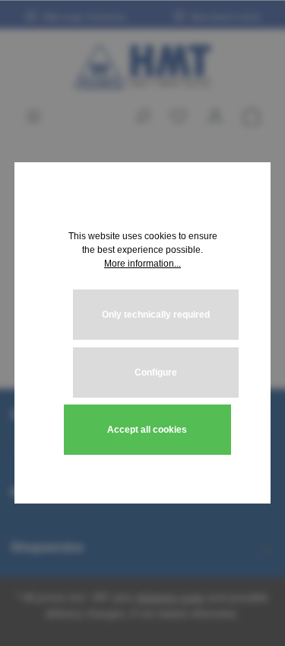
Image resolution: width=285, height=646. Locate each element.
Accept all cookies (147, 429)
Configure (156, 372)
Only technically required (156, 314)
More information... (142, 263)
